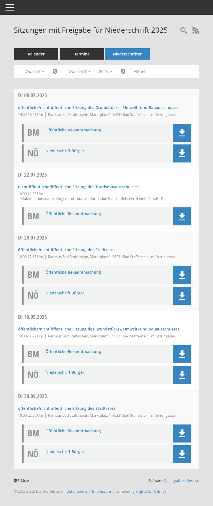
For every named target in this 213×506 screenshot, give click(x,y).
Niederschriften (128, 54)
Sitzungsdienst (181, 480)
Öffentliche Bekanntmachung (73, 130)
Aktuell (140, 71)
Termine (82, 54)
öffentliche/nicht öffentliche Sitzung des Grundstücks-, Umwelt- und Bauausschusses (98, 107)
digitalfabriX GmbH (152, 491)
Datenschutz (77, 491)
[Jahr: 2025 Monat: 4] (55, 72)
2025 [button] (104, 71)
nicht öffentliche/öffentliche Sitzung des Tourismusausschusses (78, 186)
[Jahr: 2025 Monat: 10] (123, 72)
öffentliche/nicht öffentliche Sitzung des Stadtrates (66, 249)
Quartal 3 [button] (78, 71)
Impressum (101, 491)
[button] (182, 133)
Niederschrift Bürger (64, 151)
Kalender (36, 54)
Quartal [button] (33, 71)
